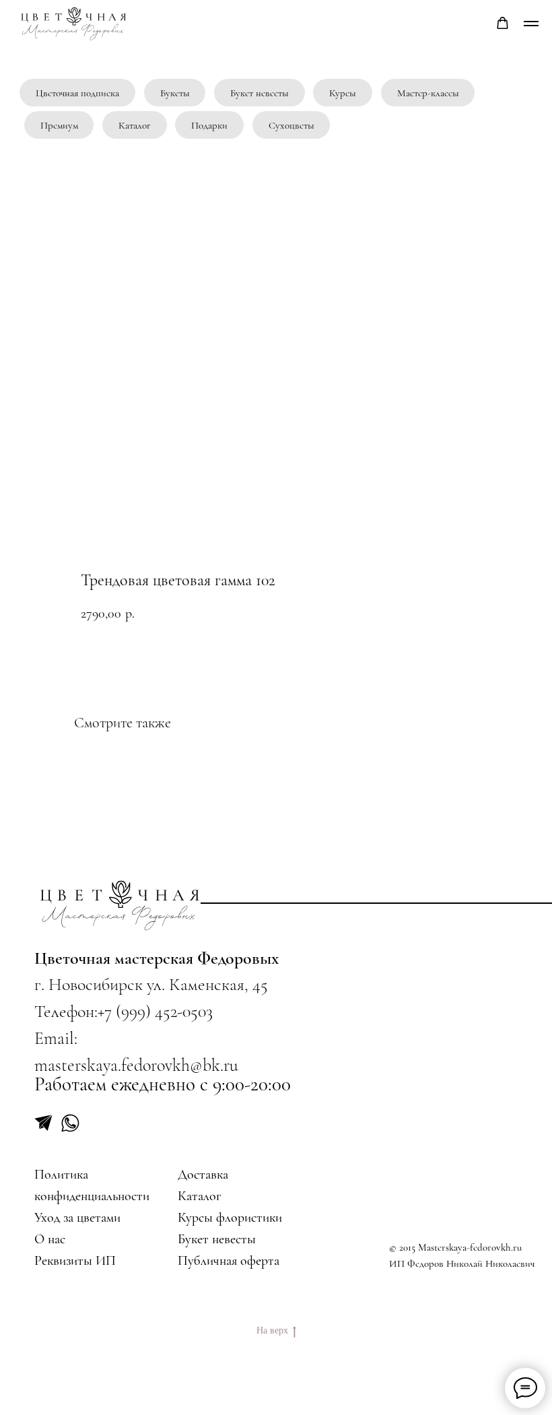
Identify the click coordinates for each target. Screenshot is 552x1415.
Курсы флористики (230, 1217)
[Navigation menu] (531, 23)
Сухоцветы (291, 125)
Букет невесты (259, 93)
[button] (502, 23)
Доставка (203, 1174)
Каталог (134, 125)
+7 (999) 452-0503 (155, 1011)
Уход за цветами (77, 1217)
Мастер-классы (428, 93)
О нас (49, 1238)
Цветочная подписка (77, 93)
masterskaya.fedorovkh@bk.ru (136, 1065)
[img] (120, 905)
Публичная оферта (228, 1260)
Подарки (209, 125)
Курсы (342, 93)
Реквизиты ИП (75, 1260)
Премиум (59, 125)
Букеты (175, 93)
